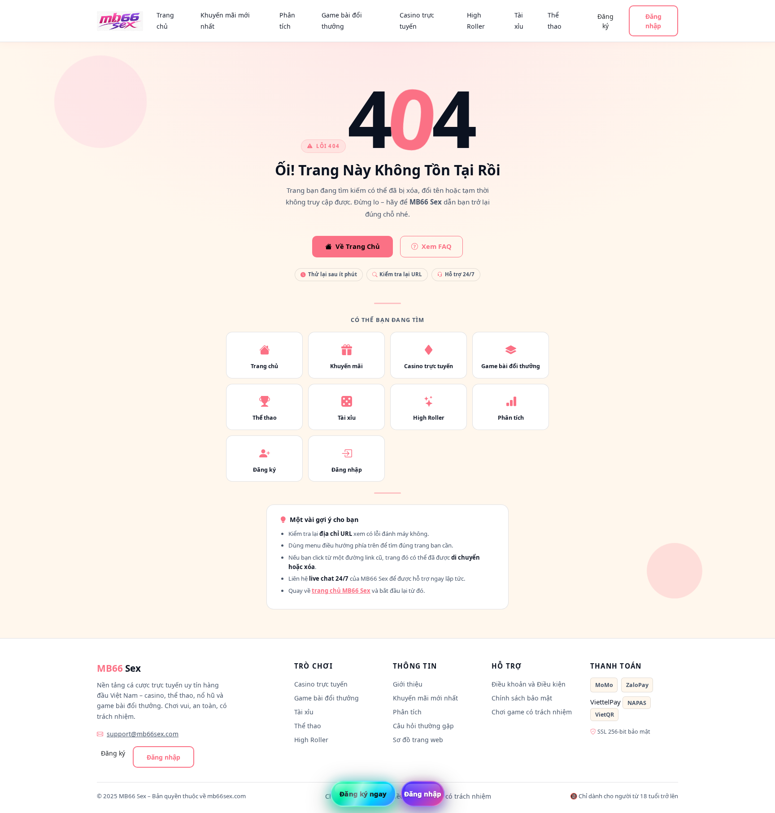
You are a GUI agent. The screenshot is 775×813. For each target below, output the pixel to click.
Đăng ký (605, 21)
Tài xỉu (518, 20)
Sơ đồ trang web (418, 739)
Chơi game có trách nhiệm (532, 712)
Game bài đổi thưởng (342, 20)
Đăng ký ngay (363, 793)
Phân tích (287, 20)
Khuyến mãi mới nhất (225, 20)
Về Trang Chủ (357, 246)
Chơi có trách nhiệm (460, 796)
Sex (119, 668)
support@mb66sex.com (143, 734)
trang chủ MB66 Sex (341, 591)
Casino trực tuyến (417, 20)
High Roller (476, 20)
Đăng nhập (653, 21)
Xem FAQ (437, 246)
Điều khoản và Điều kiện (529, 684)
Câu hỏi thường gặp (423, 726)
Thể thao (555, 20)
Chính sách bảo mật (522, 698)
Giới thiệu (407, 684)
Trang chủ (165, 20)
